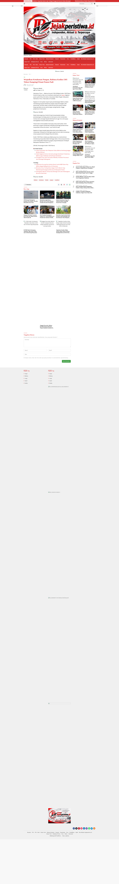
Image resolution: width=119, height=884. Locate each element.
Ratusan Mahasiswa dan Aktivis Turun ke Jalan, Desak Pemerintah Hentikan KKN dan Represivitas (90, 101)
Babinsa (35, 180)
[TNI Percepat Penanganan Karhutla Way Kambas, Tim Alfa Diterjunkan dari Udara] (31, 195)
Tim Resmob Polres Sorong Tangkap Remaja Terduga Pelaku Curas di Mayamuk (78, 154)
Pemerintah (62, 58)
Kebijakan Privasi (35, 61)
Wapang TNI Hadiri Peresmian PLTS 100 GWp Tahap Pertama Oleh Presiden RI (30, 216)
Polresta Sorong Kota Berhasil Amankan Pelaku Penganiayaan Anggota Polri (89, 131)
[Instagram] (81, 828)
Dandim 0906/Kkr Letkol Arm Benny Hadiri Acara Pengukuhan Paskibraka (85, 177)
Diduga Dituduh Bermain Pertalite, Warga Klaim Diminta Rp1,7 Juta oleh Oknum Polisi (78, 113)
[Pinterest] (79, 828)
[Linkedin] (84, 828)
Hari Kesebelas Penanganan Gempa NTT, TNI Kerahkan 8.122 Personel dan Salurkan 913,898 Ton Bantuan (47, 216)
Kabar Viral (41, 58)
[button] (91, 3)
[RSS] (94, 828)
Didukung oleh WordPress (55, 835)
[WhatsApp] (89, 828)
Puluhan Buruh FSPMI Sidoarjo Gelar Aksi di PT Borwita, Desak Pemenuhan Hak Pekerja (90, 86)
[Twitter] (76, 828)
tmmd (26, 380)
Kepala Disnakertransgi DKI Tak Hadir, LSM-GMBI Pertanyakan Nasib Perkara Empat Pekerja (78, 99)
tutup (22, 5)
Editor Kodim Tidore (30, 84)
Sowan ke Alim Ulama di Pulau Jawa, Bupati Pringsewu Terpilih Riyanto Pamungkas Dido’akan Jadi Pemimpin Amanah (85, 167)
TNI (30, 58)
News (68, 58)
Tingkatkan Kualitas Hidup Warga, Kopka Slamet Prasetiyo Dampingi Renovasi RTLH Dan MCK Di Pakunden (63, 231)
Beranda (26, 58)
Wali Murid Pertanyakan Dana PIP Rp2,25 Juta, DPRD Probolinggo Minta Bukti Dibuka (77, 88)
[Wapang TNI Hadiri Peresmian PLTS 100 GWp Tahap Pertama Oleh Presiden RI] (31, 210)
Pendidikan (73, 58)
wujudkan (57, 180)
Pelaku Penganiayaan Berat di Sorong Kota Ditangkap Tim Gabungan (77, 142)
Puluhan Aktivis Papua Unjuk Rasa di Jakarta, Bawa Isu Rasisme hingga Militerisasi (90, 113)
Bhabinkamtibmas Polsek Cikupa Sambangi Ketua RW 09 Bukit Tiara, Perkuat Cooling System (63, 1)
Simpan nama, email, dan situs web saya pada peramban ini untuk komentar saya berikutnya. (46, 357)
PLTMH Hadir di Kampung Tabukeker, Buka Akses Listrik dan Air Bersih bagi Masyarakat (30, 231)
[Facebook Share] (59, 185)
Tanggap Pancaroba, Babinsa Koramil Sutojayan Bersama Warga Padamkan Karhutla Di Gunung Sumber (46, 327)
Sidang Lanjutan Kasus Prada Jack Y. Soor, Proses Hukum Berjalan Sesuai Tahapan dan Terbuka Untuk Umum (78, 131)
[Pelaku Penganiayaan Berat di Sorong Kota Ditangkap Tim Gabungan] (78, 137)
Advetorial (50, 61)
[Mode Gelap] (94, 3)
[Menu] (25, 3)
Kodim (46, 180)
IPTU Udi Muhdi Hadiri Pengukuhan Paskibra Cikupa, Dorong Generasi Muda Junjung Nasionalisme (84, 187)
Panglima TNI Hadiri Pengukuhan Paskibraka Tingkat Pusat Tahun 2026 (84, 192)
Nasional (57, 58)
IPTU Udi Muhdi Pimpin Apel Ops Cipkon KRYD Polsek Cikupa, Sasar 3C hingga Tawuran (85, 172)
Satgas (26, 373)
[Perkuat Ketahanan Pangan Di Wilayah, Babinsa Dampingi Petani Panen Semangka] (63, 195)
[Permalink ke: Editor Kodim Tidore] (25, 85)
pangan (51, 180)
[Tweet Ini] (61, 185)
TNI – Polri (35, 58)
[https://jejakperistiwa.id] (59, 30)
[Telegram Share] (67, 185)
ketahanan (41, 180)
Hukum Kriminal (49, 58)
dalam (63, 95)
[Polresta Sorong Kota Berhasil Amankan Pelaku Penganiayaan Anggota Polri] (90, 125)
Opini (78, 58)
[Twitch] (86, 828)
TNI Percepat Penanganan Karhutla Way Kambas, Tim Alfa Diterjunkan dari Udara (31, 201)
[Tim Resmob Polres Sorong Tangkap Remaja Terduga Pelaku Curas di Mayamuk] (78, 149)
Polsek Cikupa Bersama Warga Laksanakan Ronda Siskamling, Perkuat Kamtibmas (85, 182)
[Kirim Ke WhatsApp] (70, 185)
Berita (45, 61)
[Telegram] (92, 828)
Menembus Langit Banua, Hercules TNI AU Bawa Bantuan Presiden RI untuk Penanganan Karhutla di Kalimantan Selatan (47, 201)
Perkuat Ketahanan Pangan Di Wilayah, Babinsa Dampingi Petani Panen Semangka (62, 201)
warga (26, 378)
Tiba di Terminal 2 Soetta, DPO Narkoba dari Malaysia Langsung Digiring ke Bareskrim (90, 142)
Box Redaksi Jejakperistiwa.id (87, 58)
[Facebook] (74, 828)
